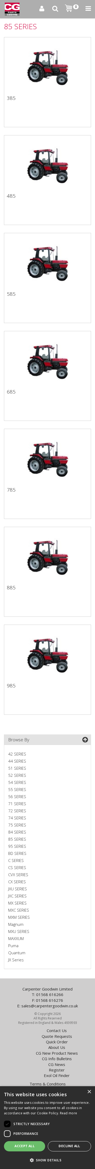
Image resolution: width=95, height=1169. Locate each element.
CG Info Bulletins (57, 1058)
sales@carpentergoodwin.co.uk (49, 1005)
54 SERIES (17, 782)
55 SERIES (17, 789)
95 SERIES (17, 846)
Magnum (15, 924)
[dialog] (47, 1127)
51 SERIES (17, 768)
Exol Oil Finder (57, 1075)
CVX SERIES (18, 874)
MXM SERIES (19, 917)
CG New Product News (57, 1053)
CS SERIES (17, 867)
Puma (13, 945)
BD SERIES (17, 853)
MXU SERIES (18, 931)
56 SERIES (17, 796)
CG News (56, 1064)
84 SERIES (17, 832)
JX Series (16, 959)
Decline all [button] (69, 1146)
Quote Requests (57, 1036)
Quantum (16, 952)
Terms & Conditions (48, 1083)
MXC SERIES (18, 910)
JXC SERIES (17, 896)
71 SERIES (17, 803)
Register (57, 1070)
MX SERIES (17, 903)
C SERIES (16, 860)
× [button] (89, 1092)
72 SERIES (17, 810)
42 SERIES (17, 754)
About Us (56, 1047)
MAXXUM (16, 938)
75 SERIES (17, 825)
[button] (47, 1160)
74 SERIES (17, 817)
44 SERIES (17, 761)
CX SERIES (17, 881)
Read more (68, 1113)
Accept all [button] (25, 1146)
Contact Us (57, 1030)
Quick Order (57, 1041)
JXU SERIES (17, 888)
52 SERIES (17, 775)
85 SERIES (17, 839)
